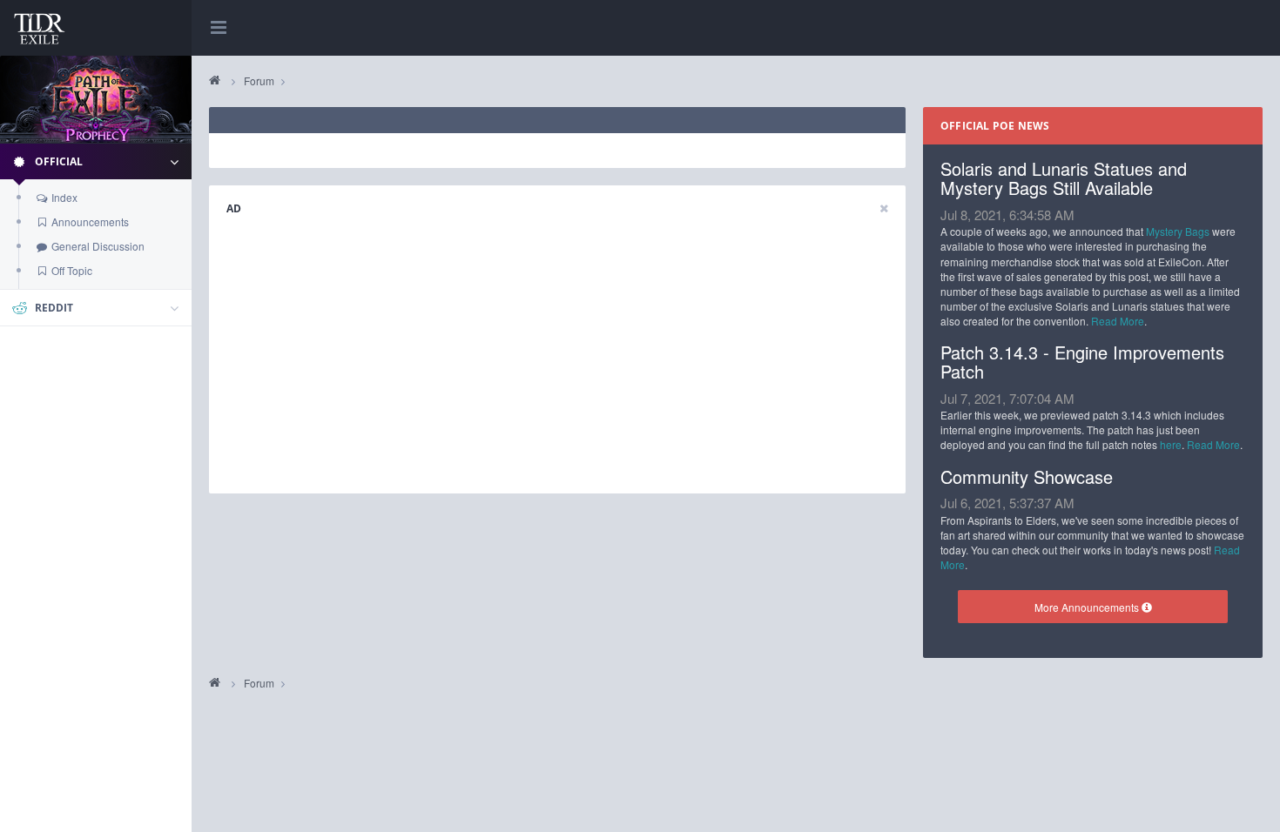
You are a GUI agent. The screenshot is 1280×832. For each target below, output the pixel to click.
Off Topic (70, 270)
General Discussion (97, 245)
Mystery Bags (1177, 231)
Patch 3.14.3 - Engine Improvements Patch (1082, 361)
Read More (1117, 320)
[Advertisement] (557, 354)
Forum (259, 80)
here (1171, 444)
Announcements (89, 221)
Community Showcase (1026, 476)
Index (63, 197)
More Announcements (1088, 607)
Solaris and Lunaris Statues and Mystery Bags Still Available (1063, 178)
